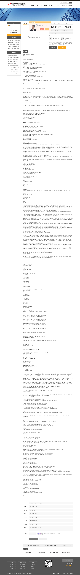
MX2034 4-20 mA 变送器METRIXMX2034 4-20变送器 (14, 48)
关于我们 (38, 5)
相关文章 (14, 52)
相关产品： (25, 549)
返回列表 (69, 545)
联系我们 (70, 5)
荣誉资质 (57, 5)
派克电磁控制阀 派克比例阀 (51, 545)
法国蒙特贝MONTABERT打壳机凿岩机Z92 (22, 568)
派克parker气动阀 (61, 23)
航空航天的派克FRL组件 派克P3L (54, 552)
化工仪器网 (67, 573)
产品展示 (45, 5)
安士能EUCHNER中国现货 (22, 564)
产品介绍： (25, 51)
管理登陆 (71, 573)
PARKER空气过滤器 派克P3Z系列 (33, 545)
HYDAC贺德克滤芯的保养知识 (13, 55)
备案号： (54, 573)
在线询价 (53, 47)
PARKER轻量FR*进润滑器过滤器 (66, 552)
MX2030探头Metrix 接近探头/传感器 (14, 42)
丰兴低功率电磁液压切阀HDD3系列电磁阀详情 (14, 67)
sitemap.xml (59, 573)
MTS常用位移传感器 (22, 562)
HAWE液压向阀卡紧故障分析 (13, 71)
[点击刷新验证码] (40, 534)
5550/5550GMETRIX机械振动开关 (14, 40)
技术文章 (33, 566)
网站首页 (32, 5)
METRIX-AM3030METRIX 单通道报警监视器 (14, 44)
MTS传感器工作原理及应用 (12, 63)
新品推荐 (14, 37)
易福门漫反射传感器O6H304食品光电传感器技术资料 (14, 59)
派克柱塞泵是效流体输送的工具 (13, 57)
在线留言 (11, 566)
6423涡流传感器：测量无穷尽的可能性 (14, 69)
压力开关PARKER (28, 552)
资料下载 (63, 5)
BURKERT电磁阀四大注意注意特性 (14, 73)
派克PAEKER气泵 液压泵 (14, 32)
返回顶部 (64, 545)
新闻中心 (51, 5)
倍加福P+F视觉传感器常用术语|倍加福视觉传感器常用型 (14, 61)
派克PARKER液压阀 (13, 30)
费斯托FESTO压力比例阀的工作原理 (14, 65)
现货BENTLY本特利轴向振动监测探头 (22, 566)
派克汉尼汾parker (12, 25)
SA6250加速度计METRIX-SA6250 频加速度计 (14, 46)
